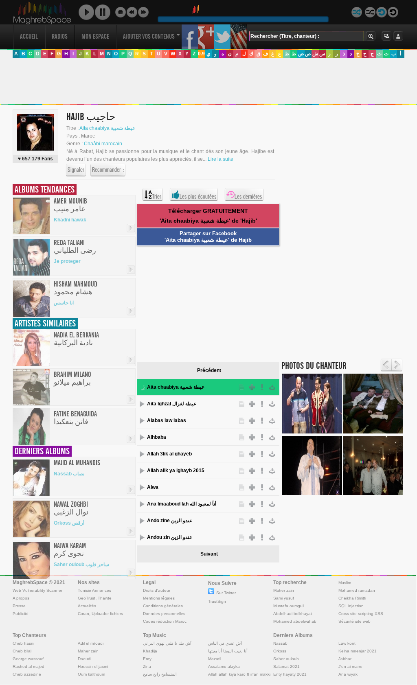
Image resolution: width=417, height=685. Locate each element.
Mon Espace (95, 36)
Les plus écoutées (198, 196)
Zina (147, 666)
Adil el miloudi (90, 643)
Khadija (150, 651)
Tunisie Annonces (94, 590)
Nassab (280, 643)
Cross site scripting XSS (360, 613)
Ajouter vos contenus (149, 36)
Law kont (347, 643)
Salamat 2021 (286, 666)
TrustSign (217, 601)
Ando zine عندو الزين (169, 520)
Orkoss (279, 651)
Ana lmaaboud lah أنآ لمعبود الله (181, 504)
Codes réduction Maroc (165, 621)
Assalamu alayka (224, 666)
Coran (83, 613)
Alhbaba (156, 437)
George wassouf (28, 659)
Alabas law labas (166, 420)
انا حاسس (64, 303)
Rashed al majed (28, 666)
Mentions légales (159, 598)
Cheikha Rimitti (352, 598)
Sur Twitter (226, 593)
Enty (147, 659)
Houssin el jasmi (93, 666)
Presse (19, 606)
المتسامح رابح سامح (160, 674)
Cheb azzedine (27, 674)
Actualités (87, 606)
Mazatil (214, 659)
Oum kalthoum (91, 674)
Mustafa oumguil (288, 606)
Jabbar (344, 659)
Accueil (29, 36)
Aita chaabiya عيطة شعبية (107, 128)
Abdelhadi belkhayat (292, 613)
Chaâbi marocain (103, 144)
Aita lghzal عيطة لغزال (171, 404)
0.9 (201, 54)
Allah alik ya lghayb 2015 (175, 470)
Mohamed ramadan (356, 590)
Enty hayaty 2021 (290, 674)
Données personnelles (164, 613)
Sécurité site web (354, 621)
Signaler (76, 169)
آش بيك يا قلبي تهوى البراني (167, 643)
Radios (60, 36)
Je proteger (67, 261)
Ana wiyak (348, 674)
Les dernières (248, 196)
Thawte (105, 598)
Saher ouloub (286, 659)
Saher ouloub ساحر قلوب (81, 564)
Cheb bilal (22, 651)
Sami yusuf (283, 598)
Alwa (152, 487)
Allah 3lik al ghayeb (169, 454)
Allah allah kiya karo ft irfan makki (239, 674)
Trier (156, 196)
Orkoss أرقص (69, 523)
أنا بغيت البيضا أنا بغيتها (228, 651)
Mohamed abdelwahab (294, 621)
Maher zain (283, 590)
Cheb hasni (23, 643)
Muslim (344, 582)
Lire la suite (220, 159)
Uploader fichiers (107, 613)
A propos (21, 598)
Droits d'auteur (156, 590)
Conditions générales (163, 606)
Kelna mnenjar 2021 (357, 651)
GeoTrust (86, 598)
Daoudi (84, 659)
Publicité (21, 613)
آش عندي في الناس (225, 643)
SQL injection (351, 606)
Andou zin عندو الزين (169, 537)
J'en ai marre (350, 666)
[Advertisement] (208, 81)
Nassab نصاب (69, 474)
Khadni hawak (70, 220)
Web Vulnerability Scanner (37, 590)
